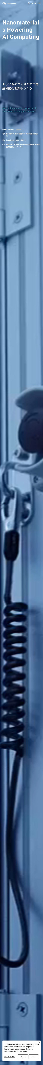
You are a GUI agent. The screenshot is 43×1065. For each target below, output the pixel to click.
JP (35, 3)
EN (32, 3)
